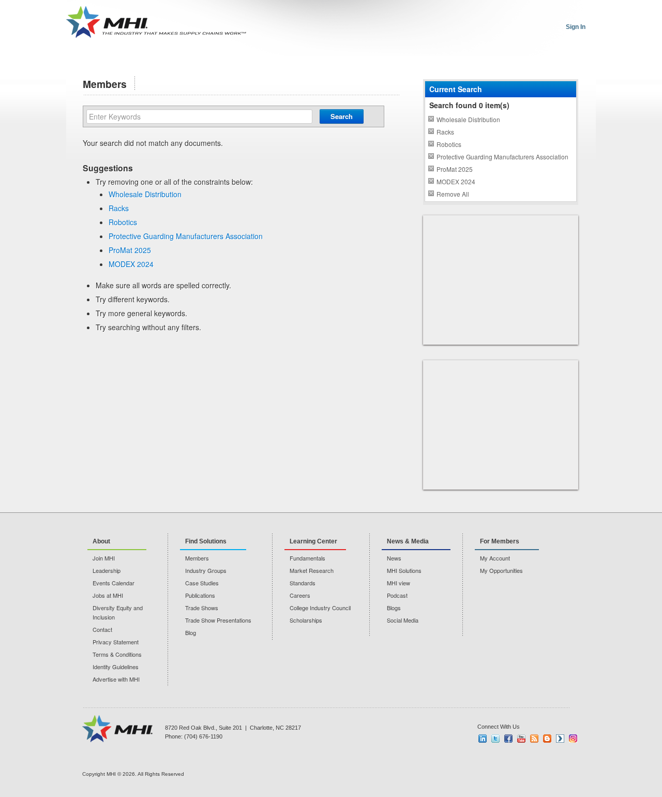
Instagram (573, 738)
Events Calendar (113, 583)
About (101, 541)
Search (341, 116)
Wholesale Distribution (145, 194)
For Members (499, 541)
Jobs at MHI (108, 595)
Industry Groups (206, 570)
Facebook (508, 738)
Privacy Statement (116, 642)
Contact (102, 629)
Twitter (495, 738)
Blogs (394, 607)
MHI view (398, 583)
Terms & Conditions (117, 654)
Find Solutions (206, 541)
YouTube (521, 738)
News (394, 558)
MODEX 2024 (131, 264)
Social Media (402, 620)
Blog (190, 632)
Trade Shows (201, 607)
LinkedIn (482, 738)
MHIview (560, 738)
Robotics (123, 222)
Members (197, 558)
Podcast (397, 595)
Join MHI (104, 558)
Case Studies (202, 583)
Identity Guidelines (116, 666)
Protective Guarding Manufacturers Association (186, 236)
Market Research (312, 570)
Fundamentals (307, 558)
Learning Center (313, 541)
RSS (534, 738)
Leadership (107, 570)
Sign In (575, 27)
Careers (300, 595)
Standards (302, 583)
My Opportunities (501, 570)
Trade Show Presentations (218, 620)
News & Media (408, 541)
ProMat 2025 (130, 250)
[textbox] (199, 116)
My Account (495, 558)
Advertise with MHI (116, 679)
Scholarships (306, 620)
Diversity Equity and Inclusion (118, 612)
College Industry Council (320, 607)
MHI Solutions (404, 570)
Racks (119, 208)
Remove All (453, 193)
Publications (200, 595)
